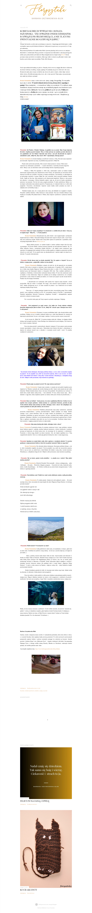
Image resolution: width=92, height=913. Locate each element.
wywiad (45, 690)
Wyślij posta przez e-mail (33, 688)
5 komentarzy (30, 893)
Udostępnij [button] (23, 688)
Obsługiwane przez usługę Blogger (47, 904)
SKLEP (63, 55)
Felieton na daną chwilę (34, 801)
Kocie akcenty (28, 889)
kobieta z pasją (38, 690)
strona (26, 97)
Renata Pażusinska (25, 159)
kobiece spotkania (29, 690)
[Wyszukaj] (71, 5)
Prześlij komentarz (32, 804)
